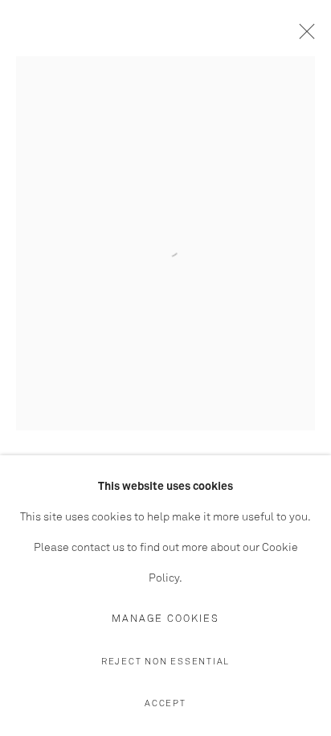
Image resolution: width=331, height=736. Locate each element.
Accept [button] (165, 703)
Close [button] (303, 36)
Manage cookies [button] (165, 619)
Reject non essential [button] (165, 661)
